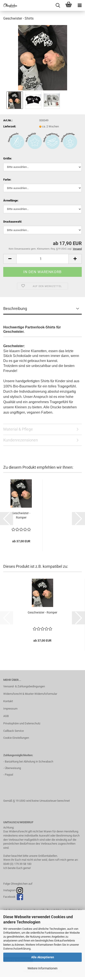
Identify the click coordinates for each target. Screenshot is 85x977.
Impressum (10, 708)
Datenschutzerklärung (17, 948)
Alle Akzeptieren (42, 957)
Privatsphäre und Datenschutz (21, 723)
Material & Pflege (18, 429)
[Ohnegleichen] (8, 5)
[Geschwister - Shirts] (42, 57)
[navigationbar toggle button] (79, 5)
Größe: (7, 158)
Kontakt (8, 701)
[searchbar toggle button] (57, 5)
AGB (6, 716)
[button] (9, 259)
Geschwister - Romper (21, 515)
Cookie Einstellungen (16, 737)
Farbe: (7, 179)
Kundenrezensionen (20, 440)
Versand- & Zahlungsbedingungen (24, 686)
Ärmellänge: (11, 200)
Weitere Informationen (42, 968)
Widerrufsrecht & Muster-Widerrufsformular (30, 693)
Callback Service (13, 730)
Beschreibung (15, 308)
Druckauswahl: (12, 221)
